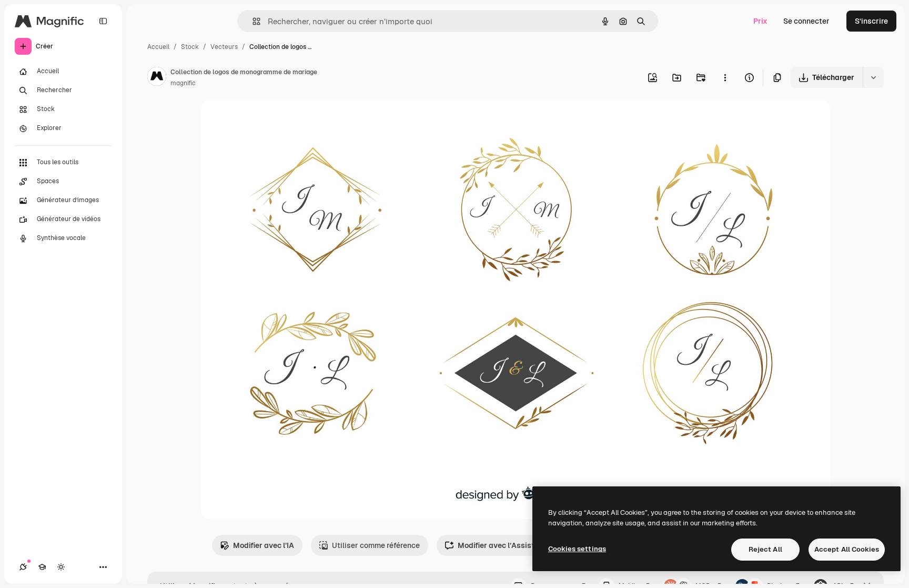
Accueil (158, 47)
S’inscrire (871, 21)
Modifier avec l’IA (263, 545)
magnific (183, 83)
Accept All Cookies (846, 549)
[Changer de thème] (61, 567)
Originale (270, 120)
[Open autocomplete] (252, 21)
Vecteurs (224, 47)
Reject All (765, 549)
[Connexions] (23, 567)
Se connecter (806, 21)
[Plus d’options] (724, 77)
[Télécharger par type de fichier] (873, 77)
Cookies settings (577, 548)
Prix (760, 21)
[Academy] (42, 567)
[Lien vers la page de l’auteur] (156, 78)
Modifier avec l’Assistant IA (506, 545)
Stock (190, 47)
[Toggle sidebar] (103, 21)
